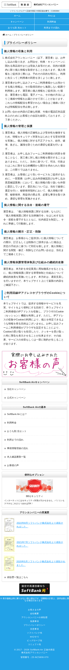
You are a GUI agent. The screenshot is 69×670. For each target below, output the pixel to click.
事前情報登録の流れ (17, 448)
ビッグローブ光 (34, 640)
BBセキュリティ (34, 496)
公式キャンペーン (16, 397)
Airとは (51, 15)
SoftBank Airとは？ (17, 414)
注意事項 (34, 629)
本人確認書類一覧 (16, 456)
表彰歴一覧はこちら (17, 577)
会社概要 (34, 613)
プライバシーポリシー (34, 625)
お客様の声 (13, 465)
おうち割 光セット (17, 27)
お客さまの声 (34, 610)
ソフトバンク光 (34, 633)
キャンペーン (17, 21)
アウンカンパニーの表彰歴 (34, 617)
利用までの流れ (51, 27)
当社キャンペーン (16, 389)
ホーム (17, 15)
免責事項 (34, 621)
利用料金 (51, 21)
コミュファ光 (34, 644)
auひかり (34, 636)
